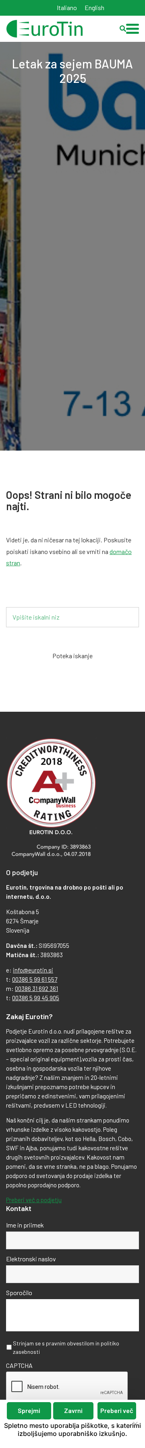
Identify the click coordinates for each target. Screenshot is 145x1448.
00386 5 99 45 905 (35, 997)
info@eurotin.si (33, 970)
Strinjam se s (66, 1347)
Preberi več (116, 1410)
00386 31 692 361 (36, 988)
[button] (132, 29)
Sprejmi (29, 1410)
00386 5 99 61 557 (34, 979)
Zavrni (73, 1410)
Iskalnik (29, 593)
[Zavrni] (135, 1424)
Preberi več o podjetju (34, 1199)
